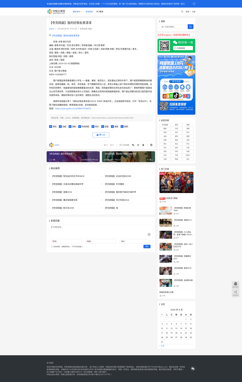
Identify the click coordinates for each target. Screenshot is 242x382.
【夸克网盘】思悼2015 (182, 268)
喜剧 (74, 126)
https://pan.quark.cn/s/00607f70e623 (73, 108)
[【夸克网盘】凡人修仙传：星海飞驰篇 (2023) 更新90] (165, 235)
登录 (187, 11)
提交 (146, 246)
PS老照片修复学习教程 (168, 198)
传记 (187, 144)
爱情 (187, 129)
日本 (165, 155)
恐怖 (165, 151)
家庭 (106, 126)
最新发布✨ (77, 11)
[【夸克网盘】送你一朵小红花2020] (165, 247)
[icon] (192, 368)
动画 (64, 126)
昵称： (55, 241)
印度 (187, 151)
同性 (176, 151)
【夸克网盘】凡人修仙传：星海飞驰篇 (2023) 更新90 (182, 234)
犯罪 (165, 140)
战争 (176, 148)
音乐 (187, 159)
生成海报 (125, 145)
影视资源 (89, 11)
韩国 (176, 159)
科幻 (176, 144)
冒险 (54, 126)
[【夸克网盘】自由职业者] (165, 283)
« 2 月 (161, 346)
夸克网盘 (85, 126)
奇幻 (97, 126)
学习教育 (99, 11)
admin (51, 29)
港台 (165, 144)
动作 (176, 132)
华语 (176, 129)
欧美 (90, 29)
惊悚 (165, 132)
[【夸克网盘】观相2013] (165, 223)
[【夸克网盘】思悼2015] (165, 271)
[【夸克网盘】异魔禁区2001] (165, 259)
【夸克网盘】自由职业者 (183, 280)
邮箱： (89, 241)
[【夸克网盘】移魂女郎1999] (165, 211)
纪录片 (188, 155)
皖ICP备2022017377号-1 (101, 374)
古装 (176, 155)
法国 (165, 159)
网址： (123, 241)
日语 (187, 148)
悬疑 (116, 126)
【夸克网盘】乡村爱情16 (170, 190)
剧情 (187, 125)
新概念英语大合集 (166, 292)
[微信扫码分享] (133, 145)
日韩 (187, 140)
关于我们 (50, 363)
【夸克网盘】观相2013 (182, 220)
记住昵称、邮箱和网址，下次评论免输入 (68, 246)
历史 (165, 148)
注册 (193, 11)
